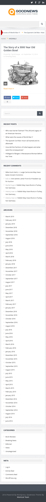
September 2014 (11, 410)
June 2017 (9, 289)
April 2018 (9, 253)
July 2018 (9, 242)
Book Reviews (11, 437)
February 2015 (11, 392)
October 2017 (10, 275)
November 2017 (11, 271)
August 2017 (10, 282)
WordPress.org (11, 478)
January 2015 (10, 395)
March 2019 (10, 216)
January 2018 (10, 264)
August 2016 (10, 326)
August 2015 (10, 370)
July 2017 (9, 286)
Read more (8, 88)
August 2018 (10, 238)
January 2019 (10, 224)
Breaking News (11, 56)
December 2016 (11, 311)
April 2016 (9, 341)
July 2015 (9, 373)
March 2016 (10, 344)
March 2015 (10, 388)
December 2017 (11, 268)
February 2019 (11, 220)
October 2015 (10, 362)
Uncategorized (11, 451)
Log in (8, 467)
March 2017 (10, 300)
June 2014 (9, 421)
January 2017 (10, 308)
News (8, 448)
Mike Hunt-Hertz (12, 172)
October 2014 (10, 406)
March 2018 (10, 256)
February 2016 (11, 348)
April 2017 (9, 297)
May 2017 (9, 293)
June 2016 (9, 333)
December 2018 (11, 227)
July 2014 (9, 417)
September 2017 (11, 278)
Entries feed (10, 471)
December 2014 (11, 399)
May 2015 (9, 381)
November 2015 (11, 359)
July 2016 (9, 330)
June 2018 (9, 246)
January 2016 (10, 351)
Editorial (9, 444)
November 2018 (11, 231)
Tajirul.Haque (15, 54)
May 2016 (9, 337)
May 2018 (9, 249)
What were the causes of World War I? (19, 137)
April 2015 (9, 384)
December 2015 (11, 355)
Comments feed (11, 474)
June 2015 (9, 377)
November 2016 (11, 315)
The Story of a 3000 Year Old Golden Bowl (19, 49)
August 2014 (10, 413)
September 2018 (11, 235)
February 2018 (11, 260)
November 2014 (11, 403)
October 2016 (10, 319)
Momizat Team (23, 497)
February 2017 (11, 304)
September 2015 (11, 366)
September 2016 (11, 322)
